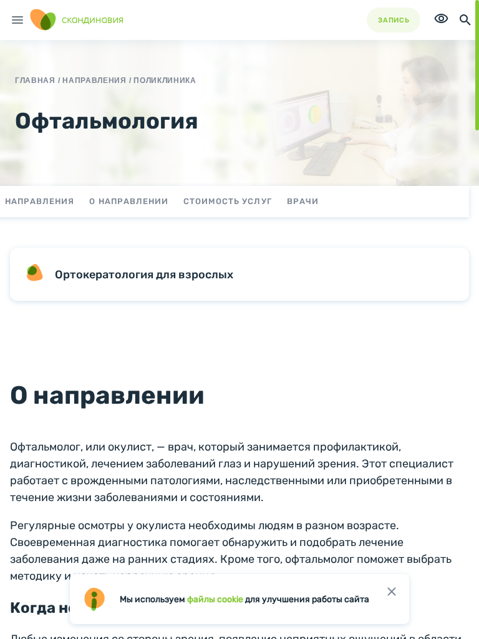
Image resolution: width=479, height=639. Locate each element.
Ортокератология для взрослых (144, 274)
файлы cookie (215, 599)
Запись (393, 20)
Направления (39, 201)
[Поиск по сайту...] (465, 19)
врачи (303, 201)
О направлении (128, 201)
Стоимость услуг (227, 201)
